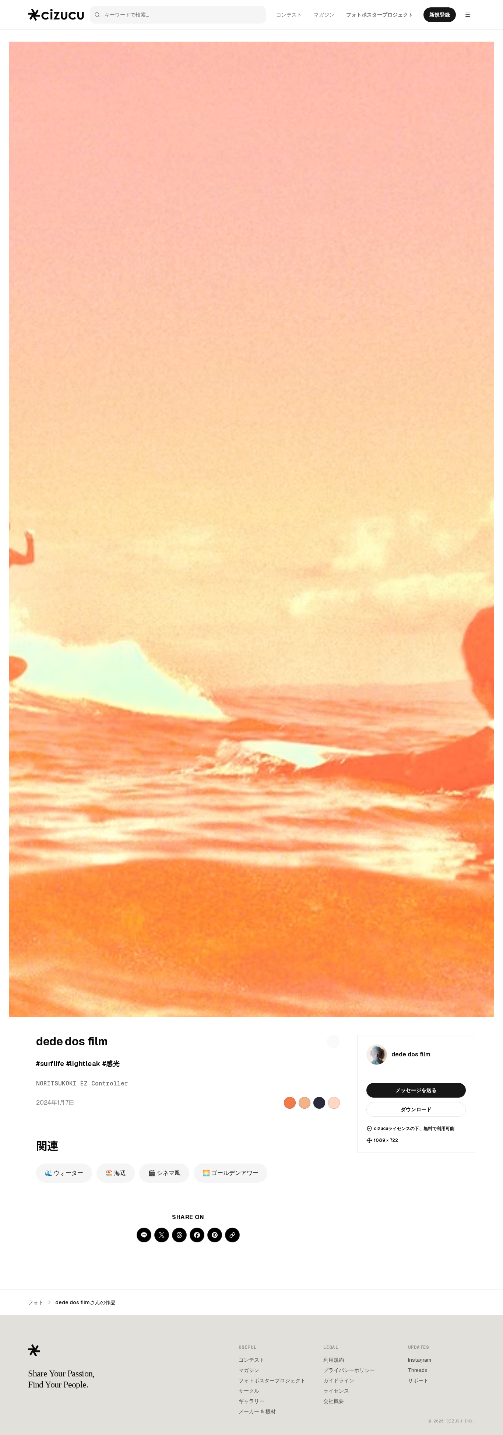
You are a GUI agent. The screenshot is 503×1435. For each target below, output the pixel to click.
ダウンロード (416, 1109)
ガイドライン (338, 1380)
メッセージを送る (416, 1090)
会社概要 (333, 1401)
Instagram (419, 1360)
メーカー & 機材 (257, 1411)
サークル (249, 1390)
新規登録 (439, 14)
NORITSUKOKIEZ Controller (82, 1083)
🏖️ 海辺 (115, 1173)
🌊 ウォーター (64, 1173)
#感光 (111, 1063)
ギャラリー (251, 1401)
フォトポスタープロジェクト (379, 14)
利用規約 (333, 1360)
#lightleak (83, 1063)
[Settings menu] (467, 14)
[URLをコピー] (232, 1235)
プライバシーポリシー (349, 1370)
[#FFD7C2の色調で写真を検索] (334, 1103)
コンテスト (289, 14)
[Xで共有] (161, 1235)
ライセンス (336, 1390)
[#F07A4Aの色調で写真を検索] (290, 1103)
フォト (35, 1302)
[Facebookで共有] (197, 1235)
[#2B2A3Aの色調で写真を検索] (319, 1103)
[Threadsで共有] (179, 1235)
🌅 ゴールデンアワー (230, 1173)
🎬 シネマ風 (164, 1173)
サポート (418, 1380)
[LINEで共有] (144, 1235)
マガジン (324, 14)
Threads (418, 1370)
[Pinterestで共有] (214, 1235)
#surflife (50, 1063)
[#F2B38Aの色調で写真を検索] (304, 1103)
